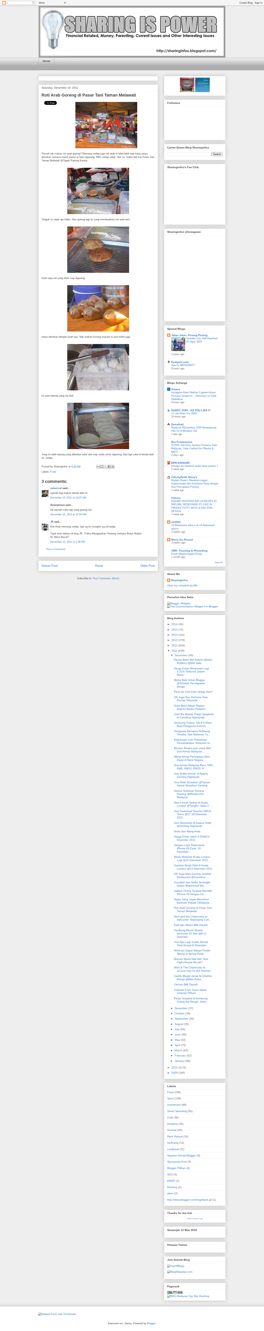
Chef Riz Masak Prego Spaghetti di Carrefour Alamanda (194, 716)
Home (46, 61)
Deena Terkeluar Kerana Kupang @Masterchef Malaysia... (189, 794)
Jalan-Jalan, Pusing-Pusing (189, 335)
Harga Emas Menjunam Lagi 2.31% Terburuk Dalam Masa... (191, 672)
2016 (174, 624)
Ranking (172, 1187)
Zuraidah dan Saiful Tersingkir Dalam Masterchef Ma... (192, 884)
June (178, 1034)
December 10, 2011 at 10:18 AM (68, 514)
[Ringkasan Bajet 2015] (187, 91)
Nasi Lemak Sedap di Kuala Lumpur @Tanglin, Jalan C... (193, 804)
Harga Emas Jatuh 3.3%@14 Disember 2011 (191, 838)
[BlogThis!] (102, 467)
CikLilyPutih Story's (184, 477)
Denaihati (177, 424)
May (178, 1039)
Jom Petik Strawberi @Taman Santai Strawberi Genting (192, 784)
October (180, 1013)
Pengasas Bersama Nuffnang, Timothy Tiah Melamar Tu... (192, 733)
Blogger (151, 1323)
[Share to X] (105, 467)
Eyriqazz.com (180, 362)
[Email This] (98, 467)
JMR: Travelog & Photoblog (189, 550)
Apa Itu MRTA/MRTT (183, 365)
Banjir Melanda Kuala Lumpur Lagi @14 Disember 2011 (192, 858)
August (179, 1024)
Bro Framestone (181, 441)
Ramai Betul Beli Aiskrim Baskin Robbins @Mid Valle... (193, 661)
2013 (174, 640)
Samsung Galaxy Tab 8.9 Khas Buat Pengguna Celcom (193, 724)
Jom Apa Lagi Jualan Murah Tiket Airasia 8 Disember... (191, 943)
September (182, 1018)
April (178, 1045)
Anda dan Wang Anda (187, 831)
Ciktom (176, 497)
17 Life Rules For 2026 (184, 413)
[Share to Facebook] (109, 467)
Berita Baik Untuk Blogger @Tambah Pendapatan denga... (189, 683)
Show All (218, 562)
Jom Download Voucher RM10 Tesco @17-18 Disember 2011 (192, 814)
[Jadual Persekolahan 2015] (202, 91)
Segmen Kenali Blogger (181, 1155)
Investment (174, 1104)
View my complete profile (182, 585)
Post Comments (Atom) (106, 578)
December (181, 655)
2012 (174, 645)
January (180, 1060)
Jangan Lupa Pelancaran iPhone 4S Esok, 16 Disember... (189, 848)
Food (53, 471)
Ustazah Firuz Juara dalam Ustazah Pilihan (190, 991)
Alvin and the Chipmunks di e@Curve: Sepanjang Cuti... (192, 918)
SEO (170, 1174)
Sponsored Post (177, 1161)
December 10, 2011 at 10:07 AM (68, 497)
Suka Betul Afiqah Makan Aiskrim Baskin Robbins (189, 707)
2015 (174, 629)
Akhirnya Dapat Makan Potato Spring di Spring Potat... (192, 952)
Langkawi (173, 1149)
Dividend (172, 1123)
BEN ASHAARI (180, 462)
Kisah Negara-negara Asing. (186, 553)
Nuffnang (172, 1142)
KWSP (171, 1180)
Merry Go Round (182, 539)
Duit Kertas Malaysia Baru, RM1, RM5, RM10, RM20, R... (194, 767)
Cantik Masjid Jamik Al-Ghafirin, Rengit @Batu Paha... (193, 977)
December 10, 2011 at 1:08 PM (67, 541)
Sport (170, 1098)
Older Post (147, 565)
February (181, 1055)
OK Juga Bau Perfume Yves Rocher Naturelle (191, 699)
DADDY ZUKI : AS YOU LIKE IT (191, 410)
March (179, 1050)
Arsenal (171, 1130)
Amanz (175, 389)
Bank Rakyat (175, 1136)
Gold (170, 1117)
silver (170, 1193)
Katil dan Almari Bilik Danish (191, 925)
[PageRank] (175, 1293)
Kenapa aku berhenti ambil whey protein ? (194, 466)
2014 (174, 634)
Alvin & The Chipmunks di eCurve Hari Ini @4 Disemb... (193, 969)
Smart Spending (177, 1111)
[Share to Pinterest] (113, 467)
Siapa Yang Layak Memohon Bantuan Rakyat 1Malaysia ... (193, 901)
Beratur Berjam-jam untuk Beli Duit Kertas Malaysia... (192, 750)
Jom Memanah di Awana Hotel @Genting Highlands (192, 824)
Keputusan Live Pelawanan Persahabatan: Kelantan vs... (193, 741)
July (177, 1029)
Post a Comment (55, 549)
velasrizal (56, 488)
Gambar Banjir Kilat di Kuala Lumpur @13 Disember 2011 (193, 867)
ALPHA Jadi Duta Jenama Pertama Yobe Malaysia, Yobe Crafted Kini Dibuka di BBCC (194, 448)
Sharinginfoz (179, 580)
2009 (174, 1072)
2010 (174, 1067)
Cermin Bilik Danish (186, 984)
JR (51, 521)
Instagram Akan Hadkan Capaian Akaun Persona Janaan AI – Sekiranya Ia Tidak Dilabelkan (193, 396)
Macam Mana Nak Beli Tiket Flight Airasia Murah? (191, 960)
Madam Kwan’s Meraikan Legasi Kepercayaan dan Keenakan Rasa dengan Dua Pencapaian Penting (194, 483)
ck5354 (176, 522)
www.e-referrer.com (195, 1219)
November (181, 1008)
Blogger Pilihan (176, 1168)
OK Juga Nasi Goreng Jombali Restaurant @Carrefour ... (192, 875)
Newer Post (50, 565)
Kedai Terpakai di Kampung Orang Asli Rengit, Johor (191, 1000)
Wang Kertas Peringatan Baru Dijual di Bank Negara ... (192, 758)
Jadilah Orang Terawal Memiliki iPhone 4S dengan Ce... (193, 892)
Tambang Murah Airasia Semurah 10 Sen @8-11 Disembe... (190, 933)
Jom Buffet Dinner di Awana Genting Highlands (191, 775)
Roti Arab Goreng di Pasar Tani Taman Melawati (89, 95)
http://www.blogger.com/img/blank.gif (189, 1199)
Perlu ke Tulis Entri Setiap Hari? (193, 691)
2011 (174, 650)
